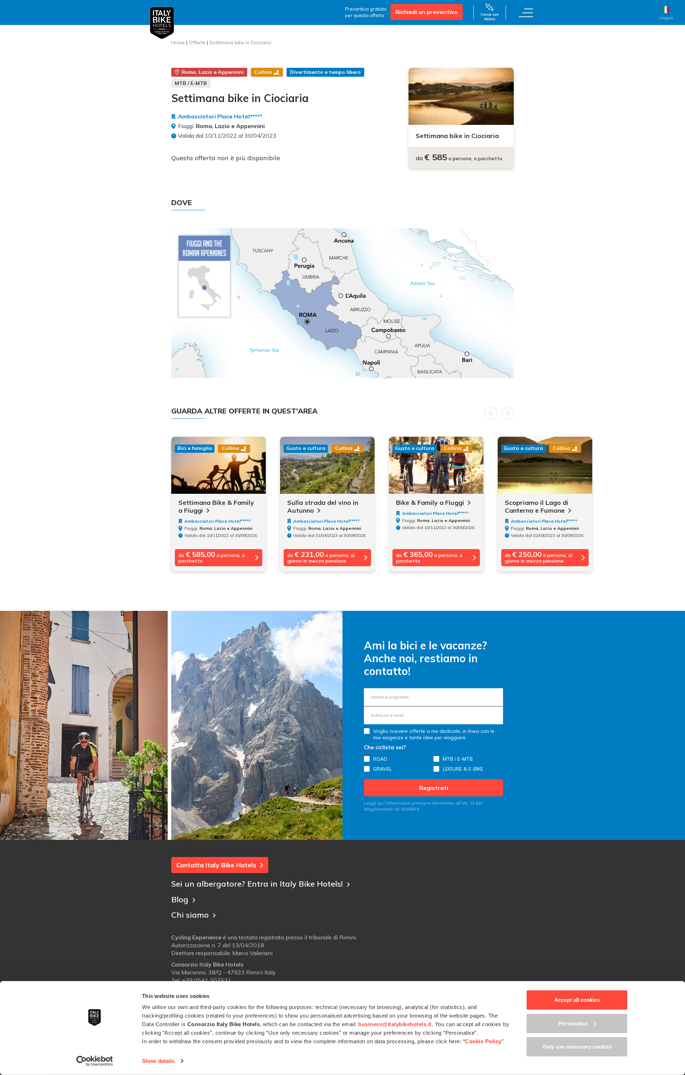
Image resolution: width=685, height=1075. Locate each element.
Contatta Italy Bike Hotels (216, 865)
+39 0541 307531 (206, 980)
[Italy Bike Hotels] (162, 23)
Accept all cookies (577, 1000)
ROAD (380, 759)
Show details (158, 1061)
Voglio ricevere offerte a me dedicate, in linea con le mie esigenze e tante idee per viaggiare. (433, 734)
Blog (179, 899)
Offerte (197, 42)
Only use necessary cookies (577, 1047)
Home (178, 42)
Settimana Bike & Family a (216, 506)
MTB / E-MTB (458, 759)
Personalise (573, 1023)
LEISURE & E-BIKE (463, 769)
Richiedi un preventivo (426, 11)
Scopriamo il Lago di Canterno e (536, 506)
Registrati (433, 787)
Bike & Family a (430, 503)
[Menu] (526, 12)
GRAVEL (382, 769)
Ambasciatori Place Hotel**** (220, 116)
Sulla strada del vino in (322, 506)
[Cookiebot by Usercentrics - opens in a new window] (95, 1061)
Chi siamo (190, 915)
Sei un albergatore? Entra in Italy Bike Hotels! (257, 884)
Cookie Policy (483, 1041)
